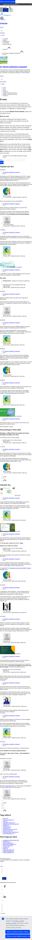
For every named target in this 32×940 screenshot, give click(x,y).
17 (3, 808)
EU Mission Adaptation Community (11, 53)
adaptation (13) (6, 841)
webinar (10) (6, 847)
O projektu (5, 38)
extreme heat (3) (7, 828)
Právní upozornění (7, 909)
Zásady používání (7, 44)
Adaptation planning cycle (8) (10, 829)
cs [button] (4, 19)
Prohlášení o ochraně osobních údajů (11, 869)
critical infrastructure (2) (8, 833)
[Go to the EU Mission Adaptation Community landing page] (3, 63)
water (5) (5, 821)
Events (4, 90)
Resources (5, 91)
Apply (2, 162)
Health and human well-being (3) (11, 832)
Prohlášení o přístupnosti (9, 870)
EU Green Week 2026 (9, 785)
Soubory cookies (7, 906)
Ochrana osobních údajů (8, 908)
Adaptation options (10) (8, 849)
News (4, 88)
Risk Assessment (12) (8, 843)
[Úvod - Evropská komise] (6, 8)
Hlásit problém (6, 863)
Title (1, 160)
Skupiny (5, 40)
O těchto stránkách (7, 905)
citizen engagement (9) (8, 819)
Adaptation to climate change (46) (11, 824)
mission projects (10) (8, 830)
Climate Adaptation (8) (8, 852)
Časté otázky (6, 42)
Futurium (3, 23)
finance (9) (5, 818)
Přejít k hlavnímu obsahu (7, 1)
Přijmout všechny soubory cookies (17, 932)
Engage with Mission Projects (10, 93)
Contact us (5, 95)
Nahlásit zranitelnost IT (8, 904)
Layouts (3, 913)
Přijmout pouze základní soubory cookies (18, 936)
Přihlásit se (7, 15)
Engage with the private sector (10, 94)
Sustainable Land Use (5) (9, 822)
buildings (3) (6, 825)
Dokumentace (6, 41)
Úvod (4, 87)
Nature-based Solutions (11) (9, 844)
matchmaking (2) (7, 826)
